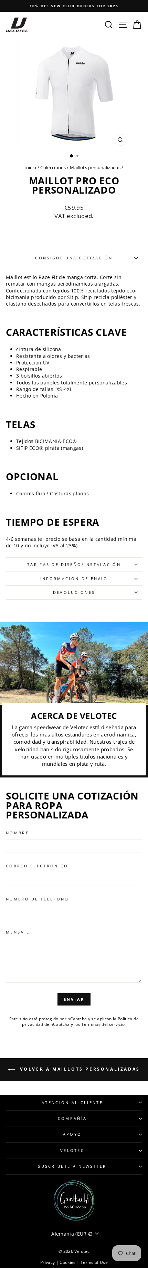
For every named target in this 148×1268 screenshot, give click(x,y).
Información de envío (74, 578)
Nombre (17, 832)
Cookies (68, 1262)
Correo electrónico (37, 865)
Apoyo (72, 1134)
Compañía (72, 1118)
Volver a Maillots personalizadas (79, 1069)
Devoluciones (74, 592)
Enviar (74, 999)
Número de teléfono (37, 898)
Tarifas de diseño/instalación (74, 564)
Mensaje (18, 932)
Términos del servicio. (103, 1024)
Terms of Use (94, 1262)
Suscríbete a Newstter (72, 1166)
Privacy (48, 1262)
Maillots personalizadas (95, 167)
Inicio (30, 167)
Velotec (72, 1150)
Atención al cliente (72, 1102)
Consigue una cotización (74, 257)
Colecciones (53, 167)
